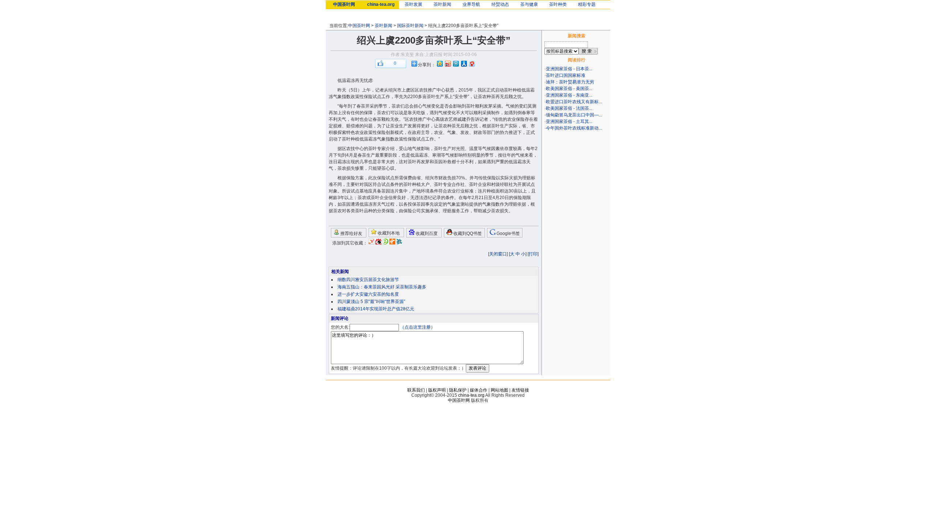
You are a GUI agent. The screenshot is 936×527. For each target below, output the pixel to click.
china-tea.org (381, 4)
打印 (533, 254)
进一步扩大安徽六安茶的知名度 (368, 294)
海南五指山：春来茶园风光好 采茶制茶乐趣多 (381, 286)
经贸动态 (500, 4)
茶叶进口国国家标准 (565, 75)
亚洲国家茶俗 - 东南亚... (569, 95)
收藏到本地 (388, 233)
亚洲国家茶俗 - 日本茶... (569, 68)
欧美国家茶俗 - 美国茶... (569, 88)
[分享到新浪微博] (448, 63)
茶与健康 (529, 4)
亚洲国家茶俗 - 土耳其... (569, 121)
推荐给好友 (350, 233)
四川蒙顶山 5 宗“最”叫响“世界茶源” (371, 301)
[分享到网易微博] (472, 63)
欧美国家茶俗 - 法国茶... (569, 108)
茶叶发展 (413, 4)
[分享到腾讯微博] (456, 63)
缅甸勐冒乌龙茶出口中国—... (574, 114)
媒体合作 (478, 390)
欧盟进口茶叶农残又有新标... (574, 101)
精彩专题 (587, 4)
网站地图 (499, 390)
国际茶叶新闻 (410, 25)
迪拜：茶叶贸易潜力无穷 (570, 82)
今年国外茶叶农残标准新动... (574, 128)
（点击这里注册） (417, 327)
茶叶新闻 (442, 4)
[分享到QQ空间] (439, 63)
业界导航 (471, 4)
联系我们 (416, 390)
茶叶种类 (558, 4)
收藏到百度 (426, 233)
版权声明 (437, 390)
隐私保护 (458, 390)
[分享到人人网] (464, 63)
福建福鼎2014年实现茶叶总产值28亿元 (375, 308)
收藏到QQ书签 (467, 233)
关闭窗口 (498, 254)
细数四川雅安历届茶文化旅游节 (368, 279)
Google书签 (507, 233)
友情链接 (520, 390)
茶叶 (508, 90)
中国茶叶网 (344, 4)
